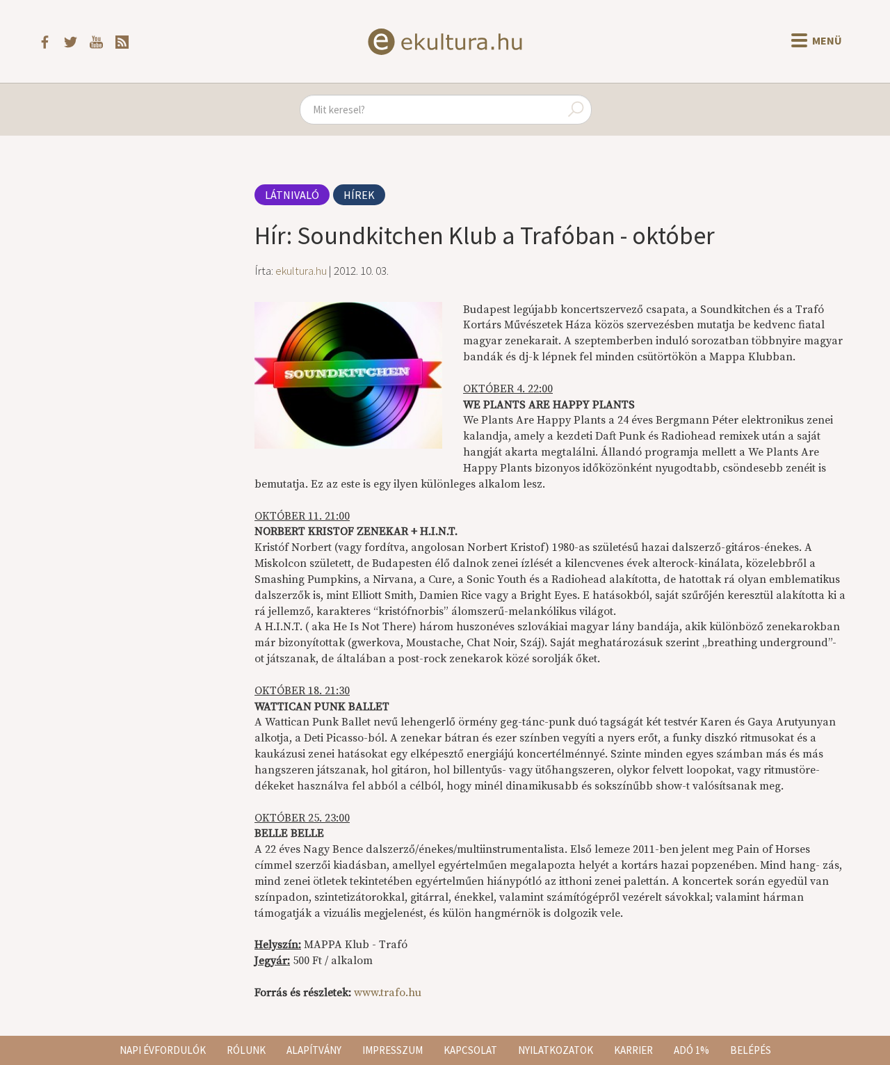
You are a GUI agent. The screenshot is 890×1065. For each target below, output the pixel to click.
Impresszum (392, 1050)
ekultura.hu (301, 270)
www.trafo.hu (387, 993)
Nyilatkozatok (555, 1050)
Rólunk (246, 1050)
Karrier (633, 1050)
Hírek (359, 195)
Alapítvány (313, 1050)
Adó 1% (691, 1050)
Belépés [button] (750, 1050)
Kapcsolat (470, 1050)
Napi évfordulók (163, 1050)
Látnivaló (292, 195)
